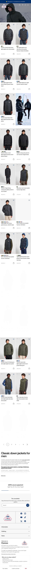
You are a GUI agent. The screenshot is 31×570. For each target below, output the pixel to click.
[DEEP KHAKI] (1, 46)
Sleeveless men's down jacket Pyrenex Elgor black (23, 188)
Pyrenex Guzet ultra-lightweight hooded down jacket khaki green (22, 363)
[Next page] (27, 444)
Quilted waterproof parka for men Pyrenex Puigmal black (23, 153)
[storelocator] (22, 5)
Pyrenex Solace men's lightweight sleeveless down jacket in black (7, 154)
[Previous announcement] (2, 1)
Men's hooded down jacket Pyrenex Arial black (22, 223)
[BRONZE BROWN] (1, 255)
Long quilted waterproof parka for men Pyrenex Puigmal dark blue (22, 295)
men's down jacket (26, 459)
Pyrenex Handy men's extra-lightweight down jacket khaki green (7, 330)
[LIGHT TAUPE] (2, 46)
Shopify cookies (6, 558)
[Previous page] (3, 444)
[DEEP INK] (18, 151)
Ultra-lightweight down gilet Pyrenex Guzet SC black (23, 83)
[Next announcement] (29, 1)
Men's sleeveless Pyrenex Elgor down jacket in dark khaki (22, 399)
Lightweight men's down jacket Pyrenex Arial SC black (7, 224)
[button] (28, 4)
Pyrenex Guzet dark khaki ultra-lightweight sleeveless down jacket (7, 399)
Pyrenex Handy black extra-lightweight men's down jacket (7, 48)
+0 (8, 221)
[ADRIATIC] (19, 221)
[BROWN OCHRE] (20, 221)
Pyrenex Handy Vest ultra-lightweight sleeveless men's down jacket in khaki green (23, 330)
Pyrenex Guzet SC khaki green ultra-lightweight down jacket (7, 362)
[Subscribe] (27, 505)
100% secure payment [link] (15, 485)
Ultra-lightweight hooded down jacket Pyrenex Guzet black (7, 84)
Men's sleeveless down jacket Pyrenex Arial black (7, 257)
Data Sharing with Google (8, 560)
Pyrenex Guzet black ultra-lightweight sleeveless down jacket (7, 119)
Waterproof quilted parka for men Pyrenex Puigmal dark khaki (7, 435)
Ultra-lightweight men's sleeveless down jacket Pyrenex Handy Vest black (22, 49)
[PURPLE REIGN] (3, 81)
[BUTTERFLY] (1, 81)
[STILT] (1, 151)
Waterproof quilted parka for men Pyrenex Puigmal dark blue (7, 295)
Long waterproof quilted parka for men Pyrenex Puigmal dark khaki (22, 435)
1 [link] (7, 444)
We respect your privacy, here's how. (8, 554)
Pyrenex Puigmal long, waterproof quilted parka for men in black (7, 189)
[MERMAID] (3, 151)
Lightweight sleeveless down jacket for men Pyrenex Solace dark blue (23, 258)
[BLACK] (19, 255)
